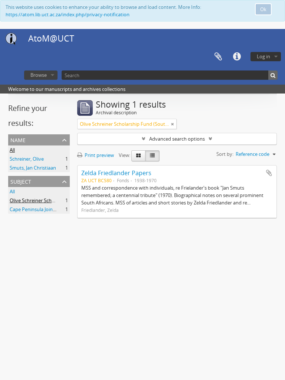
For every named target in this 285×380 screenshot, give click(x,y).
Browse (38, 75)
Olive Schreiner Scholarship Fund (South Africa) (61, 200)
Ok (263, 9)
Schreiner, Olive (27, 158)
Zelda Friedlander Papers (116, 173)
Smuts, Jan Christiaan (33, 167)
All (12, 150)
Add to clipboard (269, 173)
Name (18, 139)
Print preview (98, 155)
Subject (20, 181)
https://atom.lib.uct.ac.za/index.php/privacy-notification (68, 14)
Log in (263, 56)
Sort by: (224, 154)
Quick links (236, 57)
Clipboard (218, 57)
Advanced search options (177, 138)
